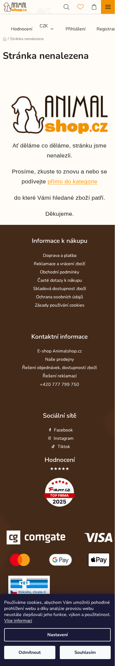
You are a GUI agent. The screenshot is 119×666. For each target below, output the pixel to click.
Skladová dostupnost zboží (59, 289)
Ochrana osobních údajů (59, 297)
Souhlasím (85, 652)
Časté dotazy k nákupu (59, 280)
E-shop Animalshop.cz (59, 351)
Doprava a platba (59, 255)
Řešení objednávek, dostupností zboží (59, 368)
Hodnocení (60, 460)
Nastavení (57, 635)
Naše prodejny (59, 359)
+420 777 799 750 (59, 384)
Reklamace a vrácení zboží (59, 264)
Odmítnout (30, 652)
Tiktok (64, 447)
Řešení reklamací (60, 376)
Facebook (63, 430)
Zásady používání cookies (59, 305)
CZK (44, 26)
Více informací (18, 621)
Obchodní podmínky (59, 272)
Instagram (64, 438)
